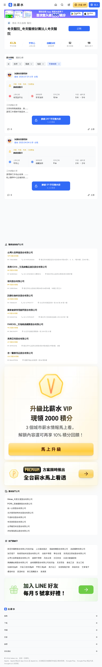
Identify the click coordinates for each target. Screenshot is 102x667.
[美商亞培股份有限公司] (51, 342)
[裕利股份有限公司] (51, 284)
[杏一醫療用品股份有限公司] (51, 356)
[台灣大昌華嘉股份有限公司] (51, 256)
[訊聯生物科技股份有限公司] (51, 299)
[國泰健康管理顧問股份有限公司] (51, 313)
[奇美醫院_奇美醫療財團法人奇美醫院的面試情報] (89, 44)
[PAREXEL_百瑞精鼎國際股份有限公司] (51, 327)
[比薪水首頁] (9, 609)
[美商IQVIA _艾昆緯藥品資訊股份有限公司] (51, 270)
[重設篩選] (8, 64)
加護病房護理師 (20, 73)
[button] (97, 616)
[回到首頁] (9, 23)
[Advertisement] (51, 220)
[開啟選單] (4, 4)
